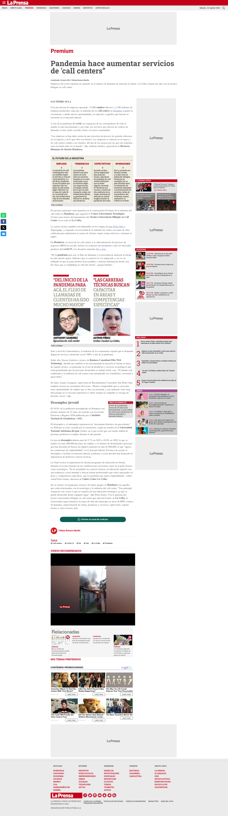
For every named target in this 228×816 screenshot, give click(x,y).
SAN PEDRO (58, 773)
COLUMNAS (134, 773)
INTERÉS (83, 766)
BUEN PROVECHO (163, 781)
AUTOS (82, 787)
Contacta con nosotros (136, 801)
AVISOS (107, 790)
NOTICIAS (57, 766)
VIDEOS (107, 784)
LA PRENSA (160, 770)
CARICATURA (135, 776)
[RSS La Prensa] (114, 795)
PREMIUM (108, 766)
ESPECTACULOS (86, 773)
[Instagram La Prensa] (95, 795)
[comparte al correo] (3, 233)
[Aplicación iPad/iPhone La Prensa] (105, 795)
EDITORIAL (134, 770)
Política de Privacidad (113, 801)
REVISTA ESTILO (162, 779)
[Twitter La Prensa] (90, 795)
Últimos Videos (162, 190)
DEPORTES (84, 770)
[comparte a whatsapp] (3, 215)
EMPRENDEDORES (87, 776)
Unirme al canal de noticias (94, 519)
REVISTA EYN (161, 784)
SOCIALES (83, 781)
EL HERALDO (160, 773)
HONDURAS (58, 770)
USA (55, 784)
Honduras (117, 110)
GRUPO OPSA (161, 766)
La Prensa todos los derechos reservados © (66, 802)
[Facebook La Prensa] (85, 795)
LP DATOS (108, 781)
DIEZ (157, 776)
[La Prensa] (62, 795)
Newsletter (153, 801)
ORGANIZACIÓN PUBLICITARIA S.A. (66, 808)
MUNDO (57, 781)
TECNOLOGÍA (85, 784)
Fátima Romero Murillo (80, 80)
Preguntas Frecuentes (93, 803)
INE (79, 418)
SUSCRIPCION (161, 787)
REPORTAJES (110, 779)
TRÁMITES (109, 787)
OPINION (133, 766)
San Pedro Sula (116, 226)
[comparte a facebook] (3, 221)
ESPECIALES (109, 776)
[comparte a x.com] (3, 227)
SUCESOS (57, 779)
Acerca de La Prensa (92, 801)
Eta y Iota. (101, 249)
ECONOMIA (58, 776)
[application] (93, 589)
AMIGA (82, 779)
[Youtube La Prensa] (100, 795)
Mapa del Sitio (167, 801)
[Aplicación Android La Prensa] (109, 795)
